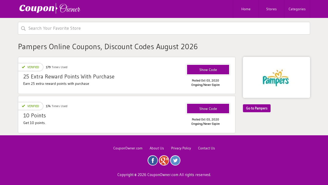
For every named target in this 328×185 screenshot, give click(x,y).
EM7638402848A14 (208, 70)
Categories (297, 9)
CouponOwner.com (127, 148)
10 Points (34, 115)
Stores (271, 9)
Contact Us (206, 148)
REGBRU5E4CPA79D (208, 108)
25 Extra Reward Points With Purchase (69, 76)
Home (246, 9)
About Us (157, 148)
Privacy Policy (181, 148)
